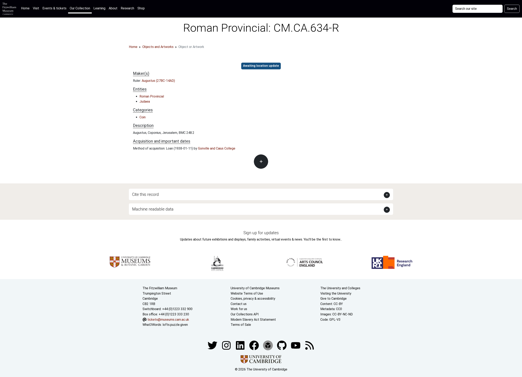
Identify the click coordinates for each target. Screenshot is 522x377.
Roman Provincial (151, 96)
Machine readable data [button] (153, 209)
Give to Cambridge (333, 298)
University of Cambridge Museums (255, 288)
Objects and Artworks (158, 47)
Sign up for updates (261, 232)
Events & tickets (54, 8)
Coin (142, 117)
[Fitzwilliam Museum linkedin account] (254, 345)
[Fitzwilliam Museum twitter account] (213, 345)
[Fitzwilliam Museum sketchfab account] (268, 345)
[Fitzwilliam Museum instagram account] (227, 345)
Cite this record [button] (145, 194)
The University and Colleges (340, 288)
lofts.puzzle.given (175, 325)
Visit (36, 8)
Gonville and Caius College (216, 148)
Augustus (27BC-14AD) (158, 81)
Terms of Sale (241, 325)
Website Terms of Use (247, 293)
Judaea (144, 101)
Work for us (239, 309)
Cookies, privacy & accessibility (253, 298)
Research (127, 8)
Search (512, 9)
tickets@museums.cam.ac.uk (168, 320)
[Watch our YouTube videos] (296, 345)
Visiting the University (335, 293)
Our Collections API (245, 314)
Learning (99, 8)
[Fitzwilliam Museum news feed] (309, 345)
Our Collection (80, 8)
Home (26, 8)
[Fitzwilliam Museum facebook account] (241, 345)
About (113, 8)
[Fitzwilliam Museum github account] (282, 345)
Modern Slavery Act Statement (253, 320)
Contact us (239, 304)
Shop (141, 8)
